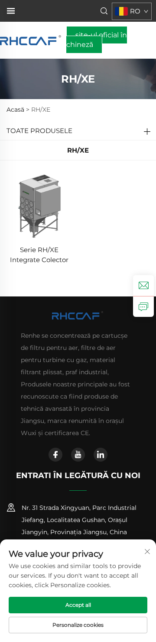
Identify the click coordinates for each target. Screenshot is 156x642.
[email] (143, 285)
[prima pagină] (31, 40)
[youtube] (78, 455)
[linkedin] (100, 455)
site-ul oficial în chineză (96, 40)
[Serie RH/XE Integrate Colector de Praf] (39, 205)
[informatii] (143, 306)
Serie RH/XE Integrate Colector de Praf (39, 255)
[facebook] (55, 455)
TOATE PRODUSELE (39, 130)
